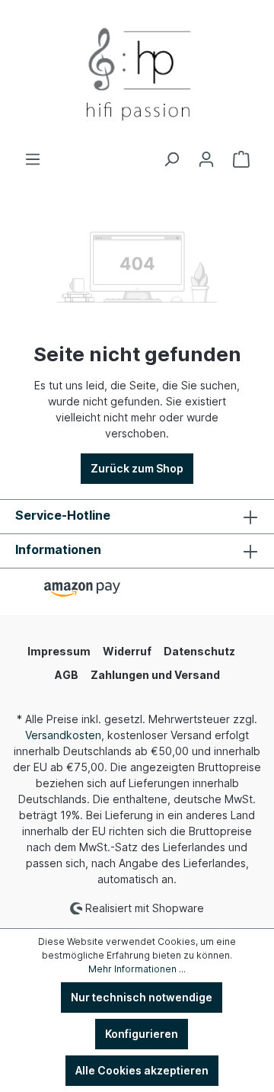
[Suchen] (171, 159)
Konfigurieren (141, 1033)
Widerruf (127, 651)
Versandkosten (63, 735)
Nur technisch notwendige (141, 997)
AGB (66, 674)
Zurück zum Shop (137, 468)
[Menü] (32, 159)
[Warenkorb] (241, 159)
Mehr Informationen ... (137, 969)
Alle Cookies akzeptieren (142, 1070)
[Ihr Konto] (206, 159)
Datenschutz (199, 651)
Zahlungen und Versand (155, 674)
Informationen (58, 549)
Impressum (59, 651)
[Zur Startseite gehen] (137, 75)
